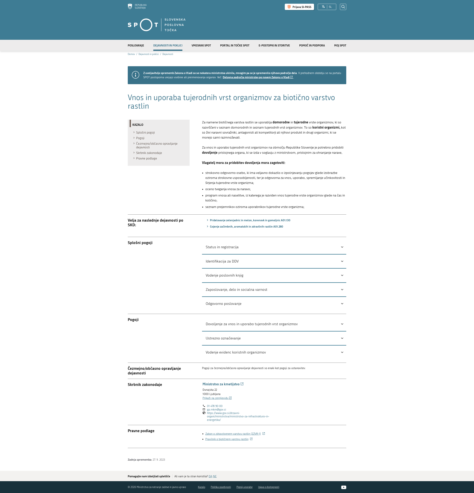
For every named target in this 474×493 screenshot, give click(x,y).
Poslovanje (136, 45)
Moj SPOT (340, 45)
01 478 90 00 (215, 406)
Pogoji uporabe (244, 487)
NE (215, 476)
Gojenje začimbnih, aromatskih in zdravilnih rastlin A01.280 (246, 226)
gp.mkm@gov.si (216, 409)
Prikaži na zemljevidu (217, 398)
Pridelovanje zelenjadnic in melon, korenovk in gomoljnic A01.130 (249, 220)
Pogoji (140, 138)
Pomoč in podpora (312, 45)
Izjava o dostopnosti (268, 487)
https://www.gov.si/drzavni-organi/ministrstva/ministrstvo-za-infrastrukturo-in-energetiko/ (238, 416)
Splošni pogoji (145, 132)
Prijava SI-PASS (302, 7)
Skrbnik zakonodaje (149, 153)
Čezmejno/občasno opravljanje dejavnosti (157, 145)
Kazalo (201, 487)
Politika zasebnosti (221, 487)
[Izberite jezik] (323, 7)
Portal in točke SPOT (234, 45)
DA (210, 476)
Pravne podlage (146, 158)
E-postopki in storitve (274, 45)
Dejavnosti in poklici (167, 45)
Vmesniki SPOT (201, 45)
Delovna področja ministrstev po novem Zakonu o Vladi (258, 77)
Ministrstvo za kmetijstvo (223, 384)
